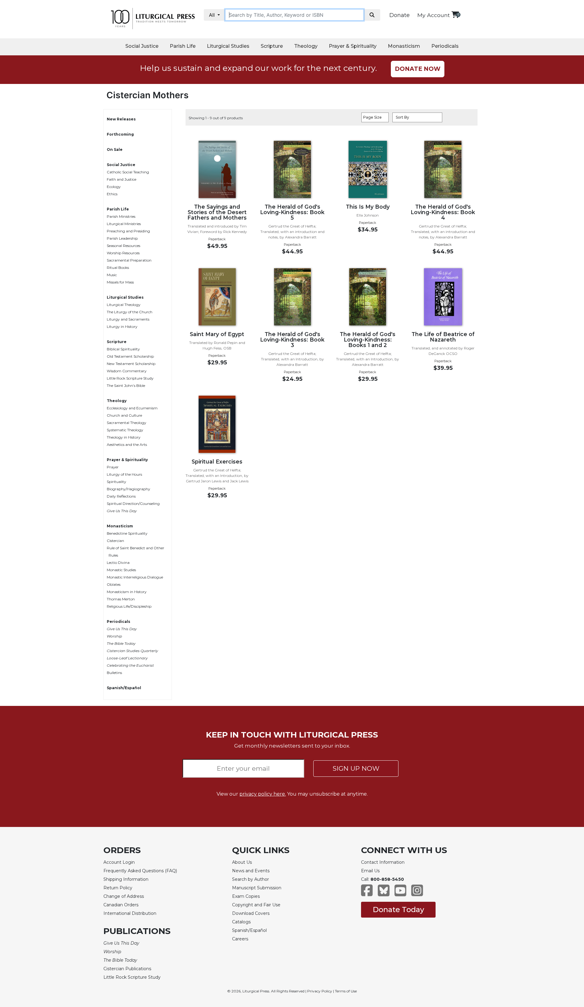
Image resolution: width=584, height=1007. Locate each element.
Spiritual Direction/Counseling (133, 503)
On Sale (115, 149)
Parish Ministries (121, 216)
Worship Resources (123, 253)
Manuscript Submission (256, 888)
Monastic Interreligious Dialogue (135, 577)
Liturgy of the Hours (124, 474)
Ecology (114, 186)
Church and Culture (124, 415)
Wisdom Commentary (127, 371)
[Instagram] (417, 893)
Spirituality (116, 481)
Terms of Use (346, 991)
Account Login (119, 862)
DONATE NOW (417, 68)
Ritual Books (118, 267)
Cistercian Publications (127, 968)
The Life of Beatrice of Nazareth (443, 337)
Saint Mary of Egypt (217, 334)
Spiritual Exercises (217, 461)
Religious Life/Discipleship (129, 606)
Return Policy (117, 888)
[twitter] (384, 893)
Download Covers (250, 913)
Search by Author (250, 879)
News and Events (250, 870)
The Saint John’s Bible (126, 385)
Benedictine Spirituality (127, 533)
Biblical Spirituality (123, 349)
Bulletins (114, 672)
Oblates (113, 584)
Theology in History (124, 437)
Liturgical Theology (124, 304)
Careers (240, 939)
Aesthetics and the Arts (127, 444)
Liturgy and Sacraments (128, 319)
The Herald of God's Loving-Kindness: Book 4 (443, 212)
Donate (399, 15)
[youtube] (400, 893)
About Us (242, 862)
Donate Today (398, 909)
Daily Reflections (121, 496)
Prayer (113, 467)
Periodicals (445, 46)
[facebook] (367, 893)
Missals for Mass (120, 282)
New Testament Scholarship (131, 363)
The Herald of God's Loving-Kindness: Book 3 (292, 339)
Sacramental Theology (126, 422)
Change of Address (123, 896)
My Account (433, 15)
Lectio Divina (118, 562)
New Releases (121, 119)
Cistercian (115, 540)
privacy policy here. (262, 794)
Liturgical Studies (228, 46)
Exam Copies (246, 896)
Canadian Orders (120, 905)
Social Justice (141, 46)
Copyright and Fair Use (256, 905)
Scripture (272, 46)
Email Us (370, 870)
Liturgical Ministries (124, 223)
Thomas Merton (121, 599)
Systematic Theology (125, 430)
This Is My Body (368, 206)
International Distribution (129, 913)
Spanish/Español (124, 688)
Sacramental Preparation (129, 260)
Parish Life (183, 46)
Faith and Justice (121, 179)
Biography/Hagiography (128, 489)
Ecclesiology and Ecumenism (132, 408)
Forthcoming (120, 134)
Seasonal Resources (123, 245)
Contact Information (383, 862)
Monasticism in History (127, 591)
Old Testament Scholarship (130, 356)
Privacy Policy (319, 991)
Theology (306, 46)
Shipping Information (125, 879)
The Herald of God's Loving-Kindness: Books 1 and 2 (367, 339)
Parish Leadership (122, 238)
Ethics (112, 194)
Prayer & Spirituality (353, 46)
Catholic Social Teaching (128, 172)
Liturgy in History (122, 326)
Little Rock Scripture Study (130, 378)
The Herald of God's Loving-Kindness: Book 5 (292, 212)
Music (112, 275)
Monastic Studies (121, 570)
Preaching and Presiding (128, 231)
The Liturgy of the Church (129, 312)
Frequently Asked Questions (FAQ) (140, 870)
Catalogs (241, 922)
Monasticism (404, 46)
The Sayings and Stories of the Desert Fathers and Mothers (217, 212)
